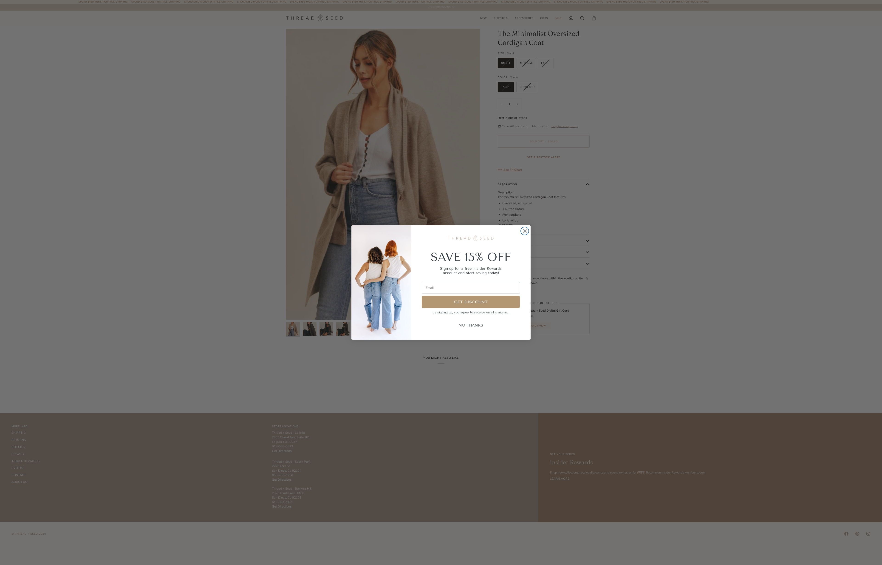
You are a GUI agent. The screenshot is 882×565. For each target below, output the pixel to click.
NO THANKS (471, 325)
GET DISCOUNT (471, 301)
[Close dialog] (525, 231)
